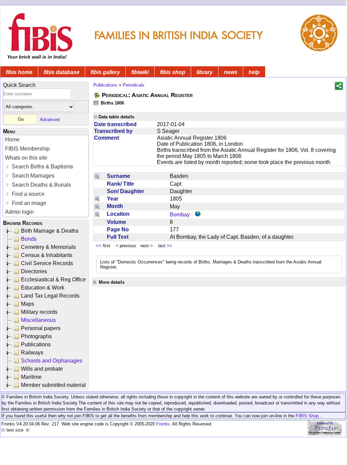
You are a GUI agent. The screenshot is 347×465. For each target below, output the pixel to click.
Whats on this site (26, 158)
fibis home (19, 72)
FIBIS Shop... (309, 415)
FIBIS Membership (27, 149)
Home (12, 139)
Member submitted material (53, 385)
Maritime (31, 377)
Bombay (180, 214)
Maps (27, 304)
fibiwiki (140, 72)
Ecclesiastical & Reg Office (53, 279)
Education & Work (42, 287)
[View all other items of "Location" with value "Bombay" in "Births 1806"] (97, 214)
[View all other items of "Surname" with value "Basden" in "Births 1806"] (97, 176)
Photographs (36, 336)
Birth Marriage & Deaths (49, 231)
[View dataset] (96, 103)
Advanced (50, 119)
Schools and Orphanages (51, 361)
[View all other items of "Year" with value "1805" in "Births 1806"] (97, 199)
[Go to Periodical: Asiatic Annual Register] (97, 95)
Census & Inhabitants (46, 255)
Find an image (28, 203)
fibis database (61, 72)
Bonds (29, 239)
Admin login (19, 212)
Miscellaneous (38, 320)
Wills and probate (42, 369)
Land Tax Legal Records (50, 296)
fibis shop (172, 72)
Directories (34, 271)
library (204, 72)
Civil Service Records (47, 263)
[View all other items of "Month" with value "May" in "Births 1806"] (97, 206)
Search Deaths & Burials (40, 185)
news (230, 72)
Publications (36, 344)
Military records (39, 312)
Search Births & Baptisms (41, 166)
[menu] (46, 176)
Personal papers (41, 328)
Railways (32, 352)
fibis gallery (105, 72)
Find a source (27, 194)
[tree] (46, 308)
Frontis (163, 423)
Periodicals (133, 85)
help (254, 72)
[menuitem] (45, 139)
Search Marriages (32, 176)
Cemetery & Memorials (48, 247)
